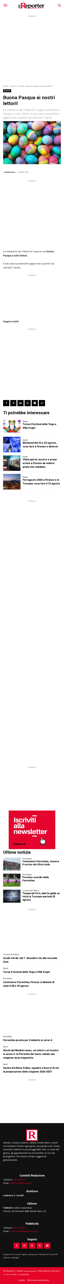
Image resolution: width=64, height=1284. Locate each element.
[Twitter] (13, 403)
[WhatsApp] (28, 403)
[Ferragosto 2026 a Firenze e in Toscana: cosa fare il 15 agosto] (12, 481)
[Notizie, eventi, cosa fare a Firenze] (31, 5)
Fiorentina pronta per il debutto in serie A (27, 1040)
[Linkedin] (20, 403)
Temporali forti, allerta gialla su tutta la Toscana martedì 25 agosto (41, 896)
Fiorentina (27, 858)
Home (6, 86)
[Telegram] (35, 403)
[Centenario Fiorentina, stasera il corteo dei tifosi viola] (12, 864)
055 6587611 (19, 1179)
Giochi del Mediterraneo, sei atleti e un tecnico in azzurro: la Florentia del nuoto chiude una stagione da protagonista (31, 1054)
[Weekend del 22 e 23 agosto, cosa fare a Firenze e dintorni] (12, 444)
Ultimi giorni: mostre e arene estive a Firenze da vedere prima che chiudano (40, 463)
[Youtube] (47, 1246)
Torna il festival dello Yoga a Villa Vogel (26, 972)
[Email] (42, 403)
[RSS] (32, 1246)
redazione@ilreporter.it (20, 1183)
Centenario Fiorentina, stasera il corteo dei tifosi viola (40, 863)
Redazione (10, 172)
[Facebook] (6, 403)
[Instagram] (24, 1246)
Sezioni (14, 86)
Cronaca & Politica (31, 890)
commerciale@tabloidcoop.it (23, 1231)
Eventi (21, 86)
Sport (5, 1047)
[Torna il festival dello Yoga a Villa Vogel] (12, 426)
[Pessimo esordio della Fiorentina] (12, 880)
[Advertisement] (32, 49)
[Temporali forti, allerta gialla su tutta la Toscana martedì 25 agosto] (12, 896)
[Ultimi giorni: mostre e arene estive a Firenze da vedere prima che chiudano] (12, 463)
